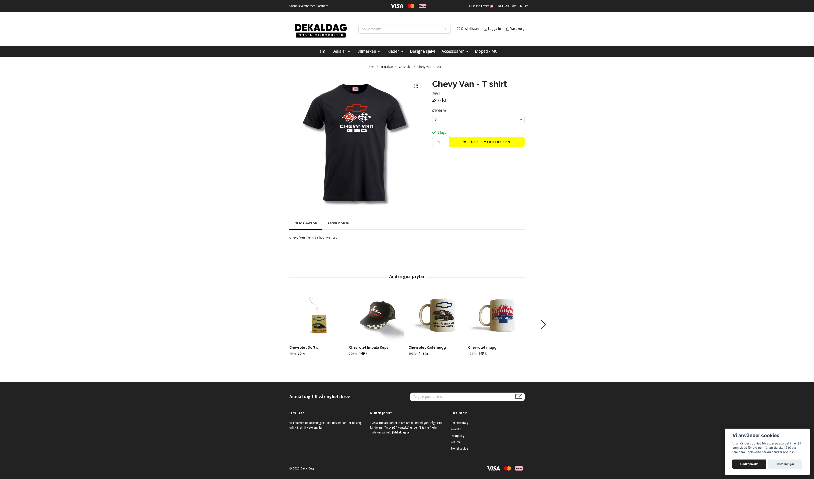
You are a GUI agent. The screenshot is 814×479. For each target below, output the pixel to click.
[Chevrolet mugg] (496, 334)
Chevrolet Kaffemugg (427, 367)
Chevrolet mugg (482, 367)
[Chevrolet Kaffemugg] (436, 334)
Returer (455, 461)
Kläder (393, 70)
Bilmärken (366, 70)
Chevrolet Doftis (303, 367)
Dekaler (339, 70)
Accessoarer (453, 70)
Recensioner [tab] (338, 242)
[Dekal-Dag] (348, 36)
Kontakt (455, 448)
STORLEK (439, 130)
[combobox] (478, 138)
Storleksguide (459, 467)
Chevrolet (405, 85)
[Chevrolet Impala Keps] (377, 334)
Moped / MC (486, 70)
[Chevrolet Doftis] (317, 334)
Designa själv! (422, 70)
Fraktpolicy (457, 454)
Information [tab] (305, 242)
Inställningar (785, 464)
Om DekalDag (459, 441)
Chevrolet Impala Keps (369, 367)
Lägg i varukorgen (489, 160)
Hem (320, 70)
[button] (543, 343)
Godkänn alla (749, 464)
